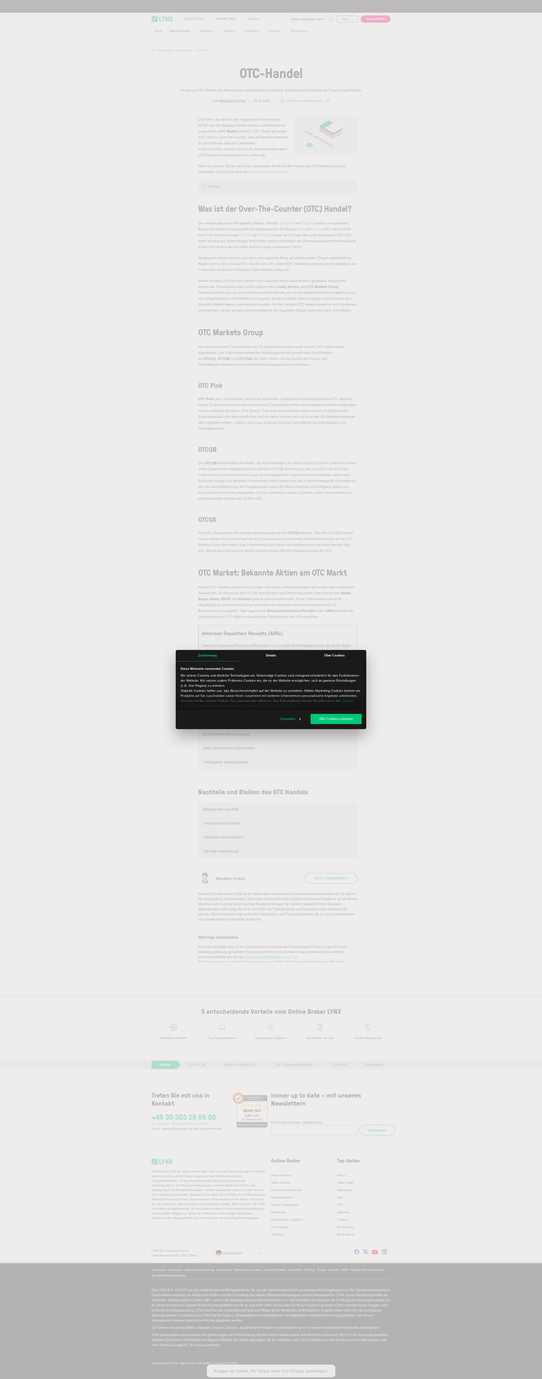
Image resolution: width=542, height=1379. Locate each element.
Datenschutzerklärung (277, 706)
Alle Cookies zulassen (336, 719)
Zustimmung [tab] (207, 655)
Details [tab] (271, 655)
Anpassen (287, 719)
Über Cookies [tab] (334, 655)
